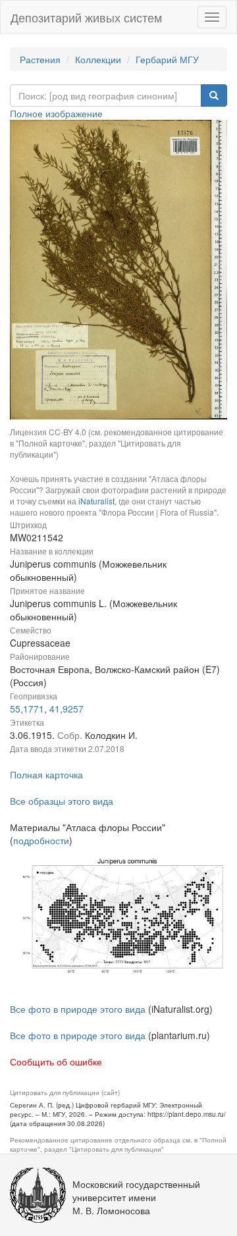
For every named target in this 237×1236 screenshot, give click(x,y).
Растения (40, 59)
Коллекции (98, 59)
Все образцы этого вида (61, 800)
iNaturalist (96, 500)
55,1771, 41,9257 (47, 708)
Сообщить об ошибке (56, 1061)
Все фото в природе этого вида (77, 1008)
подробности (41, 840)
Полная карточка (46, 774)
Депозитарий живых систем (86, 17)
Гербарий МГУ (167, 59)
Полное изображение (56, 113)
